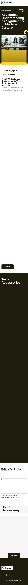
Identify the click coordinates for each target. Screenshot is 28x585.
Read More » (4, 30)
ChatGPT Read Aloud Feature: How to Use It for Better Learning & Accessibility (13, 82)
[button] (6, 575)
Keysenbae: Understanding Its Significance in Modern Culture (13, 21)
